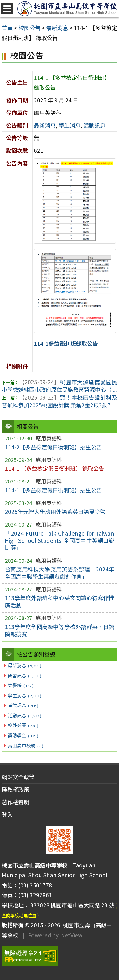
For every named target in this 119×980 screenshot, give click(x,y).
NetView (71, 935)
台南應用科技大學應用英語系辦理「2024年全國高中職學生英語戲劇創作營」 (59, 572)
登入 (7, 814)
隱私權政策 (15, 789)
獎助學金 (23, 735)
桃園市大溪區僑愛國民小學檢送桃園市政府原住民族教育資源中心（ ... (59, 386)
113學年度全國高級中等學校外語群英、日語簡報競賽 (59, 630)
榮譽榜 (20, 685)
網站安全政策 (18, 777)
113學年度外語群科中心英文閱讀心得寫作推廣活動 (59, 601)
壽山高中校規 (25, 745)
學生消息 (24, 695)
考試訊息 (23, 705)
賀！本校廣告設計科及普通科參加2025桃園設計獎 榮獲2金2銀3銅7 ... (59, 401)
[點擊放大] (75, 200)
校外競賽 (23, 725)
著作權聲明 (15, 802)
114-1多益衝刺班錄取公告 (66, 343)
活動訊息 (24, 715)
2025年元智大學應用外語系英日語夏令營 (55, 512)
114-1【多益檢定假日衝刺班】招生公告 (53, 490)
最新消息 (24, 665)
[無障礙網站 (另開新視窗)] (59, 956)
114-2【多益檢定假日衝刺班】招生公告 (53, 447)
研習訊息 (24, 675)
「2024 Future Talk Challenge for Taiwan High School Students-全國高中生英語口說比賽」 (59, 540)
